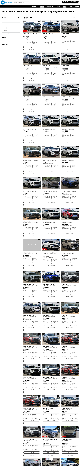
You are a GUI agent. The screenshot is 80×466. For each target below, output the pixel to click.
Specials (64, 6)
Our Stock (42, 6)
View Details (31, 49)
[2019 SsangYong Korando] (51, 432)
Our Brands (34, 6)
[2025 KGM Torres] (51, 401)
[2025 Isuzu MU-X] (70, 90)
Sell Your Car (66, 1)
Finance (58, 6)
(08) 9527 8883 (74, 1)
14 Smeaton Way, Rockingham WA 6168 (70, 3)
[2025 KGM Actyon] (70, 26)
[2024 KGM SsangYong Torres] (32, 26)
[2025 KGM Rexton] (51, 59)
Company (77, 6)
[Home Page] (6, 2)
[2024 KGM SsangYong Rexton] (51, 245)
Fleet (71, 6)
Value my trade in (31, 47)
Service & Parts (50, 6)
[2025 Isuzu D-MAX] (51, 90)
